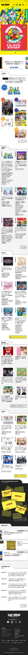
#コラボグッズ (18, 209)
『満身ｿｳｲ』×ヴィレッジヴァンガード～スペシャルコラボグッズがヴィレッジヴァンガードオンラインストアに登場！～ (7, 380)
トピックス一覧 (22, 141)
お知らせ (3, 640)
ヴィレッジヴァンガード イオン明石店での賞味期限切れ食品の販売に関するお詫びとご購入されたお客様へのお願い (17, 592)
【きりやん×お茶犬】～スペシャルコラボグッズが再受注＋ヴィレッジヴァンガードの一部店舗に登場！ (20, 380)
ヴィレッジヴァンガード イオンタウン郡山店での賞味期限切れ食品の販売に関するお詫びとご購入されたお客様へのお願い (17, 585)
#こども (24, 302)
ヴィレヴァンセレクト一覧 (20, 519)
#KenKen (4, 235)
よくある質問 (14, 642)
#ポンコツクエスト (9, 237)
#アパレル (10, 180)
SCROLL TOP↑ (14, 649)
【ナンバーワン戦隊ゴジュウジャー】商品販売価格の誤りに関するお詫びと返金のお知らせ (17, 598)
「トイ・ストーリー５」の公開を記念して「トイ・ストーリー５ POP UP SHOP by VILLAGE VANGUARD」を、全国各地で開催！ (20, 320)
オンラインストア (6, 636)
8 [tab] (18, 52)
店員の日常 (20, 81)
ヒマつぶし (14, 81)
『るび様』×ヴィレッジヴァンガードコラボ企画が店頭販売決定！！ (7, 198)
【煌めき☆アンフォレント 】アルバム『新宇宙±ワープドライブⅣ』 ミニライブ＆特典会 (7, 467)
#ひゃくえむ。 (18, 211)
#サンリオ (24, 276)
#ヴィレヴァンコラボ (5, 176)
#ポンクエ (4, 239)
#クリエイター (4, 277)
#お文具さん (4, 325)
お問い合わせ (20, 642)
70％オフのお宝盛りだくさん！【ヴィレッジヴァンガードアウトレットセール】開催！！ (20, 230)
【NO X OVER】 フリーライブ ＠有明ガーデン (21, 466)
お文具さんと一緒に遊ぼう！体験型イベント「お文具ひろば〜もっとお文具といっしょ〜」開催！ (7, 319)
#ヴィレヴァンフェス (5, 273)
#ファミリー (18, 304)
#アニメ (17, 213)
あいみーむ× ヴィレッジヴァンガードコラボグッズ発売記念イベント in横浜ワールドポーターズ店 (21, 427)
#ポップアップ (18, 276)
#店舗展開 (17, 202)
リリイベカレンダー (22, 476)
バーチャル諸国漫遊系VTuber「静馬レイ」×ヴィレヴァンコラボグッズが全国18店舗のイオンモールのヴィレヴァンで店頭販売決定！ (7, 399)
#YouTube (9, 239)
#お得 (17, 237)
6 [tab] (15, 52)
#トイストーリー (18, 328)
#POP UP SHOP (18, 274)
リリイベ (17, 78)
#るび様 (3, 202)
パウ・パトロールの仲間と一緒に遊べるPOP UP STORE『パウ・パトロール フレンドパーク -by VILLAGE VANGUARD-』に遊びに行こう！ (21, 295)
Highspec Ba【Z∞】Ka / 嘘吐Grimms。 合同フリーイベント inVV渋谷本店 (7, 448)
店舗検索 (16, 634)
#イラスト (4, 184)
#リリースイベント (19, 468)
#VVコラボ (4, 178)
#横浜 (8, 275)
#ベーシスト (9, 235)
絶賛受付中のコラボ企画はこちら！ (18, 406)
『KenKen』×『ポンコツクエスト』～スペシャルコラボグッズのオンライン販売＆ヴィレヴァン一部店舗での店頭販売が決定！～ (7, 230)
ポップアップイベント (22, 79)
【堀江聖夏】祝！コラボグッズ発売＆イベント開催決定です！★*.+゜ (20, 358)
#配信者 (7, 202)
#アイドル (4, 451)
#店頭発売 (24, 211)
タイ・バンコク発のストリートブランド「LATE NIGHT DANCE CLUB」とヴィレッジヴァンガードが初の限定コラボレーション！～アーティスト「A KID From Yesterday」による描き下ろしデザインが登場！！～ (7, 166)
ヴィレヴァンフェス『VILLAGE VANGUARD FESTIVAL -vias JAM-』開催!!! (6, 269)
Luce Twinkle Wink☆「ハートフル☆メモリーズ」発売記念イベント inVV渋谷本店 (21, 448)
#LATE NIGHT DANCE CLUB (7, 173)
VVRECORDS (8, 81)
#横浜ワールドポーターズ (6, 432)
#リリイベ (4, 433)
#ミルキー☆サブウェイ (20, 169)
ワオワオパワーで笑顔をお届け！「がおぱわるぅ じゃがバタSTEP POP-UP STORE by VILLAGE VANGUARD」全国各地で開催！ (21, 269)
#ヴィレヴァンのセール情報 (20, 234)
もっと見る (23, 247)
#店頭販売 (4, 205)
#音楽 (3, 237)
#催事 (20, 237)
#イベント (17, 300)
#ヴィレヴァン (4, 180)
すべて (5, 78)
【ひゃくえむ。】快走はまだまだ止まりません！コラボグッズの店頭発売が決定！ (20, 198)
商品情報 (11, 78)
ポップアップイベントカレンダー (19, 337)
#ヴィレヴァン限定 (19, 207)
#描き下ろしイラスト (5, 182)
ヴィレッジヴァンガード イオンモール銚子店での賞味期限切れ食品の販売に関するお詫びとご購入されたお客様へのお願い (17, 574)
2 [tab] (9, 52)
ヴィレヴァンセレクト (7, 634)
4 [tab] (12, 52)
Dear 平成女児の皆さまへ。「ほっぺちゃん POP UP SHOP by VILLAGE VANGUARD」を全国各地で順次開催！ (7, 294)
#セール (17, 236)
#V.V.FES (3, 275)
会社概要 (16, 640)
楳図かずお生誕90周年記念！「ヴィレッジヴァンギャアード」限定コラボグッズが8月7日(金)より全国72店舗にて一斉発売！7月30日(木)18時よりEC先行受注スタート (7, 360)
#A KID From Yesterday (6, 175)
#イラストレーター (5, 204)
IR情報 (12, 640)
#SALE (21, 236)
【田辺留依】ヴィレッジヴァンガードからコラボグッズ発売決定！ (20, 398)
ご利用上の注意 (22, 640)
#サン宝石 (10, 300)
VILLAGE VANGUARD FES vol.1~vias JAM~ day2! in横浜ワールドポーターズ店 (6, 427)
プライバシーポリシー (6, 642)
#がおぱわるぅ (18, 278)
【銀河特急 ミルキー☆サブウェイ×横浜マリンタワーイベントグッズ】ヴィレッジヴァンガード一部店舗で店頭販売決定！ (21, 164)
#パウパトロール (18, 302)
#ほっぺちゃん (4, 302)
